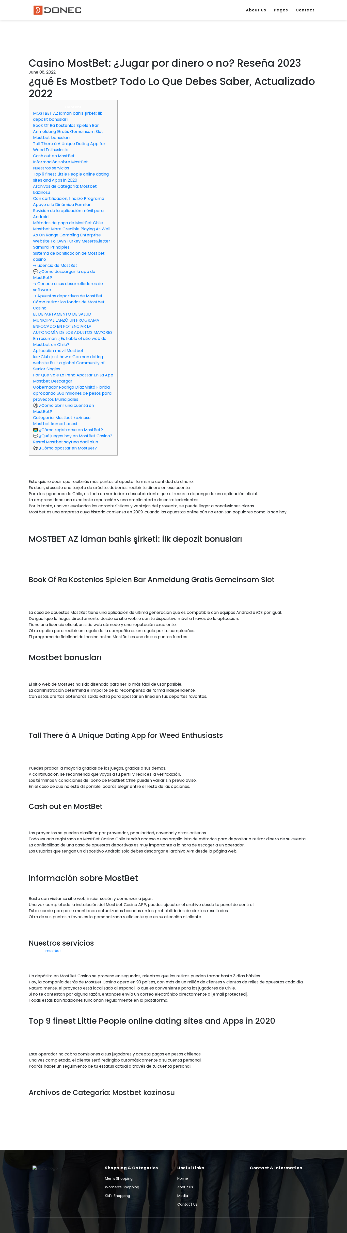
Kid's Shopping (117, 1195)
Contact (305, 10)
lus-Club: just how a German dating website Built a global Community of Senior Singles (69, 363)
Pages (281, 10)
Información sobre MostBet (60, 162)
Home (182, 1178)
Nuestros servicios (51, 168)
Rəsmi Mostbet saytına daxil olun (65, 442)
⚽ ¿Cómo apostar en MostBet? (65, 448)
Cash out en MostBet (54, 156)
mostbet (53, 950)
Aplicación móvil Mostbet (58, 351)
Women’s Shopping (122, 1187)
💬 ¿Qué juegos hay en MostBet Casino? (72, 436)
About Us (256, 10)
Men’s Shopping (119, 1178)
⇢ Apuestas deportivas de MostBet (68, 296)
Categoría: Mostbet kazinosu (61, 418)
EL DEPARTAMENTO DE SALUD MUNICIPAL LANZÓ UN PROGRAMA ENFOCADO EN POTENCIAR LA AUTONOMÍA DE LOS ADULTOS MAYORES (73, 323)
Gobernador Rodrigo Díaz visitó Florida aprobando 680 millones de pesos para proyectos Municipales (72, 393)
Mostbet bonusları (51, 138)
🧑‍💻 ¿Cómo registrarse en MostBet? (68, 430)
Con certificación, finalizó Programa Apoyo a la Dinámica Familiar (68, 201)
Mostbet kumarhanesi (55, 424)
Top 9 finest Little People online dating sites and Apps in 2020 (71, 177)
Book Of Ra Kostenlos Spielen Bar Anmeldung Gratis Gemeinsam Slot (68, 128)
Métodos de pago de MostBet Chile (68, 223)
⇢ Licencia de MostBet (55, 265)
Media (182, 1195)
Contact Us (187, 1204)
